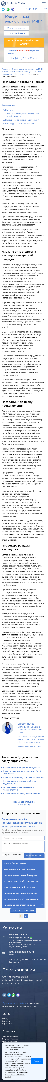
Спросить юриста (34, 855)
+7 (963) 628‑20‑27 (19, 937)
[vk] (4, 995)
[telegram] (3, 9)
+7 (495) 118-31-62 (35, 9)
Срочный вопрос (13, 854)
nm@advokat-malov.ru (21, 951)
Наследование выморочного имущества (22, 767)
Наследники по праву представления (22, 120)
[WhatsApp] (8, 9)
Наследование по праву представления (21, 793)
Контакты (6, 1021)
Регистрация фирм (9, 1041)
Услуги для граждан (16, 28)
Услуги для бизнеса (16, 33)
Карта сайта (7, 1023)
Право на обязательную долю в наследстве (23, 777)
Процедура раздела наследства (19, 123)
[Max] (12, 9)
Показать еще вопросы (23, 910)
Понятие (9, 110)
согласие (8, 1061)
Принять (37, 1061)
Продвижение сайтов (14, 1003)
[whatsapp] (13, 995)
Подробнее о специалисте (29, 746)
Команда (5, 1018)
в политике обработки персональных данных (16, 1074)
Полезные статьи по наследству (24, 803)
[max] (18, 995)
